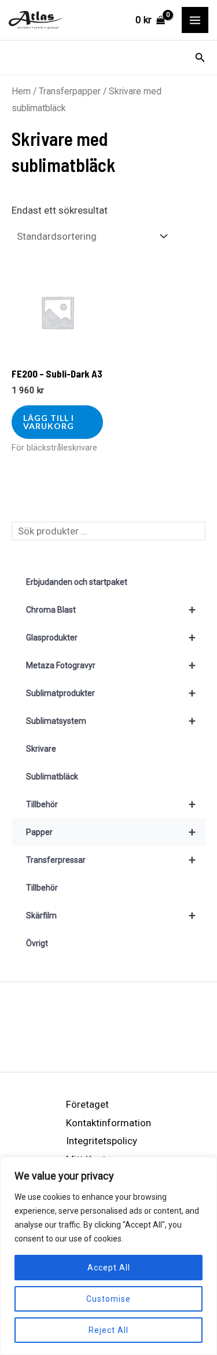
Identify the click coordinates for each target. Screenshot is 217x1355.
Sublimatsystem (111, 721)
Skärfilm (111, 915)
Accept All (108, 1267)
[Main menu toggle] (195, 20)
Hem (21, 91)
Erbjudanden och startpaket (76, 582)
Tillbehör (111, 804)
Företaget (87, 1104)
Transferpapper (70, 91)
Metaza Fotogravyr (111, 665)
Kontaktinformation (108, 1123)
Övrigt (37, 943)
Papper (111, 832)
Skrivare (41, 748)
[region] (108, 1256)
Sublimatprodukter (111, 693)
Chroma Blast (111, 610)
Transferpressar (111, 860)
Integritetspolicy (101, 1141)
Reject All (108, 1330)
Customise (108, 1298)
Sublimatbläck (52, 776)
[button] (200, 57)
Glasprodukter (111, 637)
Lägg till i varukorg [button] (48, 422)
